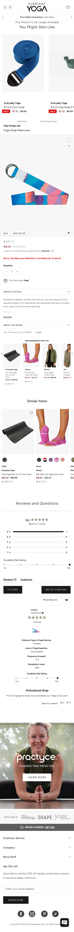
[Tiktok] (55, 913)
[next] (71, 17)
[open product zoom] (69, 146)
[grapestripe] (51, 460)
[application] (65, 922)
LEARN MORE (37, 777)
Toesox (27, 369)
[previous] (3, 17)
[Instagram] (33, 913)
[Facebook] (21, 913)
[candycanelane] (45, 460)
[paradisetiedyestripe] (57, 460)
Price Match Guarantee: (37, 17)
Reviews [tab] (9, 580)
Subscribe (16, 900)
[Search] (10, 7)
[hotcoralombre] (62, 460)
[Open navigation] (5, 7)
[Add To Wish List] (69, 139)
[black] (5, 460)
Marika (46, 369)
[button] (8, 241)
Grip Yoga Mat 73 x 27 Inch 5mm (11, 374)
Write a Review (58, 591)
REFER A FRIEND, (40, 827)
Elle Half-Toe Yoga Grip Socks (31, 373)
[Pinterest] (44, 913)
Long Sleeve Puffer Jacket (49, 373)
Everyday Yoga (11, 369)
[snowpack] (39, 460)
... (33, 121)
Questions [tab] (26, 580)
